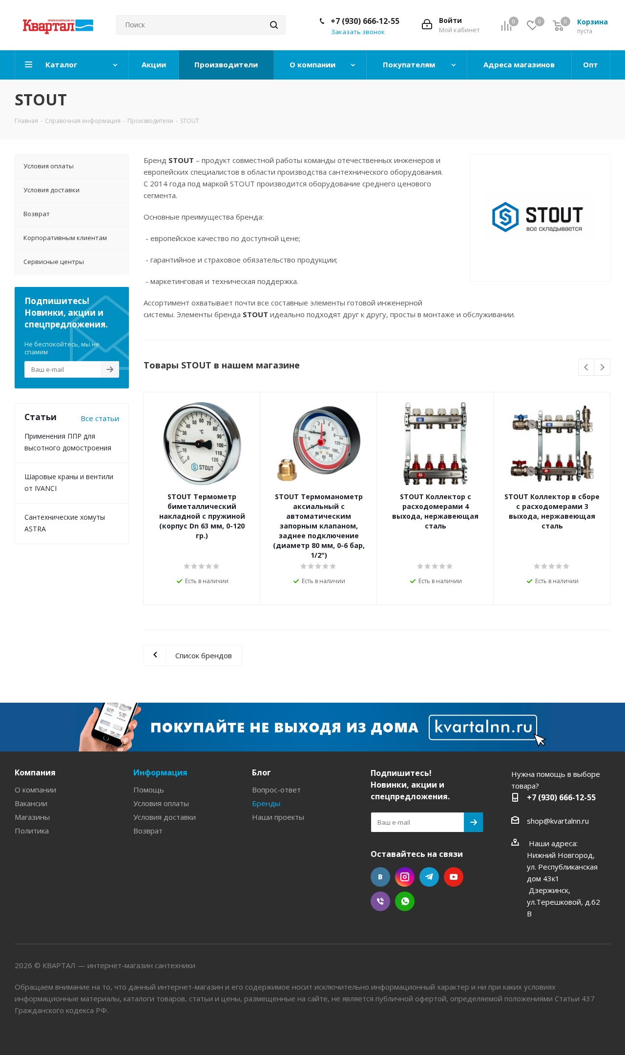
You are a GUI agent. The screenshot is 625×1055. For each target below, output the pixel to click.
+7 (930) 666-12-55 (365, 21)
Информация (160, 772)
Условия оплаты (161, 803)
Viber (380, 901)
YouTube (453, 877)
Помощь (148, 789)
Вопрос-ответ (276, 789)
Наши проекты (278, 817)
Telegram (429, 877)
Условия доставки (164, 817)
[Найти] (274, 25)
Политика (32, 830)
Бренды (266, 803)
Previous (587, 367)
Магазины (32, 817)
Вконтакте (380, 877)
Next (602, 367)
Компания (35, 772)
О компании (35, 789)
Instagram (405, 877)
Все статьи (100, 418)
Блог (261, 772)
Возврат (148, 830)
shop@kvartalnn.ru (558, 821)
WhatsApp (405, 901)
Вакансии (31, 803)
